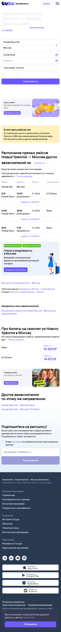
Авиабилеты (7, 479)
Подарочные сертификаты (16, 508)
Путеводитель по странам (16, 499)
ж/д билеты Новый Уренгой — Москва (27, 292)
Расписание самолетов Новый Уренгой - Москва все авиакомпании (28, 312)
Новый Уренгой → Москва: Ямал (18, 405)
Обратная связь (10, 527)
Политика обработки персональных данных (14, 603)
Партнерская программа (15, 547)
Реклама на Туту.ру (12, 543)
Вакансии (7, 523)
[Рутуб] (24, 557)
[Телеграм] (4, 557)
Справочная (8, 495)
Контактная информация (15, 532)
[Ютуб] (17, 557)
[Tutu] (8, 3)
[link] (12, 113)
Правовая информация (40, 605)
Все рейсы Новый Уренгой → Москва (20, 283)
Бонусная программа (13, 503)
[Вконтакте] (11, 557)
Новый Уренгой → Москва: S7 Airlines (20, 409)
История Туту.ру (10, 519)
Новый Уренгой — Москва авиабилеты (32, 479)
